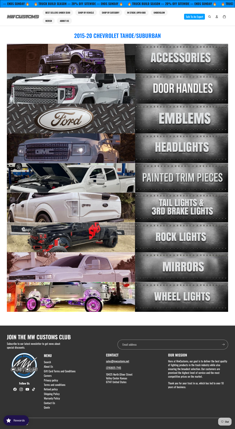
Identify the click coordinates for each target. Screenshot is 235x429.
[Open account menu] (217, 16)
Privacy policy (51, 380)
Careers (48, 376)
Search (47, 362)
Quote (47, 407)
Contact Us (49, 403)
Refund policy (51, 389)
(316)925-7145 (113, 368)
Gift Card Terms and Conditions (60, 371)
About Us (48, 366)
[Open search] (209, 16)
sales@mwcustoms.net (117, 361)
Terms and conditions (54, 385)
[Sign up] (223, 344)
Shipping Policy (52, 394)
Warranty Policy (52, 398)
